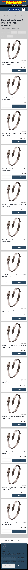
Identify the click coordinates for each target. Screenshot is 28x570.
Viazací (20, 16)
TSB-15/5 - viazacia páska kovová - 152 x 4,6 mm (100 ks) (13, 63)
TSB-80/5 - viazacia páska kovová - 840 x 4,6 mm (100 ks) (14, 240)
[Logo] (14, 9)
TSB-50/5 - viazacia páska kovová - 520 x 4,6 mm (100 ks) (14, 169)
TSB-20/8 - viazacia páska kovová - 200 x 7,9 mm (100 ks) (14, 346)
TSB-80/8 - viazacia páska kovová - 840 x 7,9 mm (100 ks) (14, 488)
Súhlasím (20, 566)
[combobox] (14, 32)
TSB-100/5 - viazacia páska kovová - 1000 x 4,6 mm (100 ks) (14, 275)
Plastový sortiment (11, 16)
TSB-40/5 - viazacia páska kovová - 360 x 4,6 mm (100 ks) (14, 134)
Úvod (3, 16)
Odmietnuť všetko (8, 566)
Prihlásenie (15, 5)
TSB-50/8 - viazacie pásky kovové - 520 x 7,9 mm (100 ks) (13, 417)
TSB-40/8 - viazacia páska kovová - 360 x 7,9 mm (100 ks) (14, 382)
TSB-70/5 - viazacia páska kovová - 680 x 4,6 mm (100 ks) (14, 205)
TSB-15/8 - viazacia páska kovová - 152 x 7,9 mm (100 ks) (13, 311)
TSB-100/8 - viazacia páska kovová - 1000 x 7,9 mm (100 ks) (14, 523)
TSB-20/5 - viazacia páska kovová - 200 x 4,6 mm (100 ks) (14, 98)
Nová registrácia (23, 5)
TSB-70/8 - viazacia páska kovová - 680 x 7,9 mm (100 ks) (14, 452)
